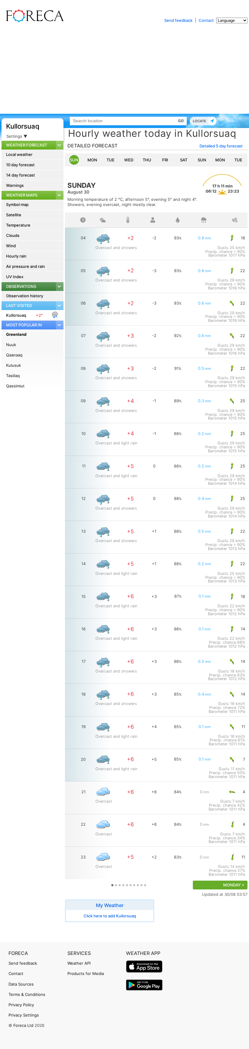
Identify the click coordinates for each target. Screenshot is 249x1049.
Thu (147, 159)
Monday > (233, 885)
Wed (128, 159)
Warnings (15, 185)
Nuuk (11, 344)
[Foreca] (33, 21)
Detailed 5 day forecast (221, 145)
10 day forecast (20, 164)
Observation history (24, 295)
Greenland (16, 334)
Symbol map (17, 204)
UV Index (14, 276)
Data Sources (21, 984)
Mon (92, 159)
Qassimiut (15, 385)
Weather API (78, 963)
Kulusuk (13, 365)
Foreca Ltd (23, 1025)
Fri (165, 159)
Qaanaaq (14, 354)
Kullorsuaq (22, 126)
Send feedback (178, 20)
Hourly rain (16, 256)
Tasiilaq (13, 375)
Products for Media (85, 973)
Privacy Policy (21, 1004)
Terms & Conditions (27, 994)
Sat (183, 159)
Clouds (12, 235)
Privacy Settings (24, 1015)
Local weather (19, 154)
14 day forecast (20, 175)
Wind (11, 245)
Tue (110, 159)
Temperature (18, 225)
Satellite (13, 214)
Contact (206, 20)
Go (181, 121)
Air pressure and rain (25, 266)
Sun (74, 159)
